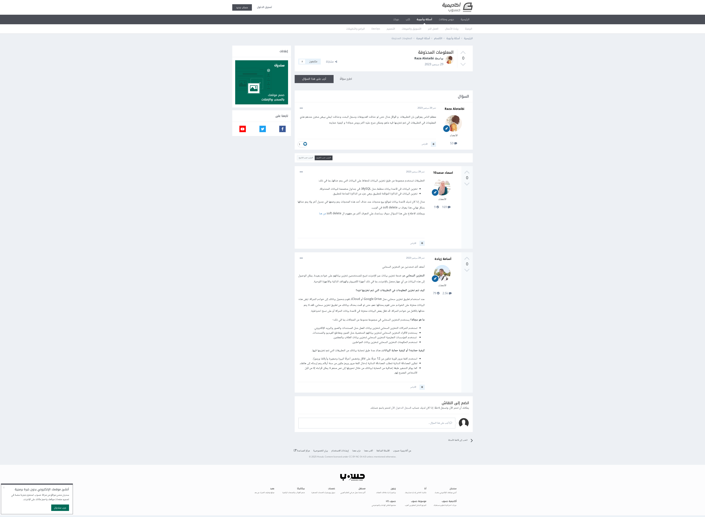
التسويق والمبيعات (411, 28)
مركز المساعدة (303, 451)
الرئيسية (465, 19)
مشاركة (330, 61)
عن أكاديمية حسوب (402, 451)
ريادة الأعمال (451, 28)
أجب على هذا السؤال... (439, 423)
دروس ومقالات (446, 19)
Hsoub (320, 457)
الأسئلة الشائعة (383, 451)
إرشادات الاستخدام (340, 451)
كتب (408, 19)
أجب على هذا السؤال (314, 78)
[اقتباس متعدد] (433, 144)
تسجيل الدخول (264, 7)
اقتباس (425, 144)
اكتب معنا (368, 451)
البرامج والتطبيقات (355, 28)
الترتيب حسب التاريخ (306, 157)
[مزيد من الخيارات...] (301, 108)
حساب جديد (242, 7)
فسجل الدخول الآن (401, 407)
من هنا (322, 213)
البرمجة (468, 28)
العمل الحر (433, 28)
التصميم (391, 28)
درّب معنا (356, 451)
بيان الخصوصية (320, 451)
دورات (396, 19)
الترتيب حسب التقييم (324, 157)
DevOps (375, 28)
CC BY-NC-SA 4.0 (357, 457)
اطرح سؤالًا (346, 78)
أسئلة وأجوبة (424, 19)
